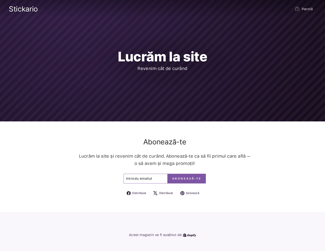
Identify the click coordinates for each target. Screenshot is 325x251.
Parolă (307, 9)
